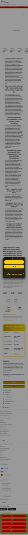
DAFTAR (14, 266)
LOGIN (14, 262)
